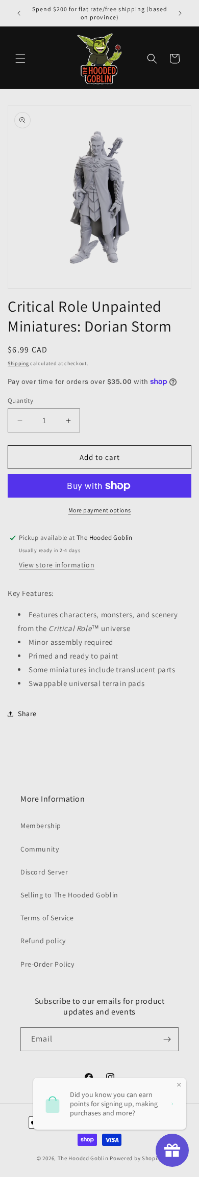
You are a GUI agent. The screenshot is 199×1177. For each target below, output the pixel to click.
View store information (56, 564)
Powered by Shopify (136, 1158)
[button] (20, 58)
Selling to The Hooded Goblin (69, 894)
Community (39, 849)
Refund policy (43, 940)
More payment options (99, 510)
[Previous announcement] (19, 13)
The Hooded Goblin (83, 1158)
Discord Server (44, 872)
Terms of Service (47, 917)
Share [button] (27, 713)
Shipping (18, 363)
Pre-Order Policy (47, 964)
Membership (40, 825)
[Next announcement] (180, 13)
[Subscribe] (167, 1039)
